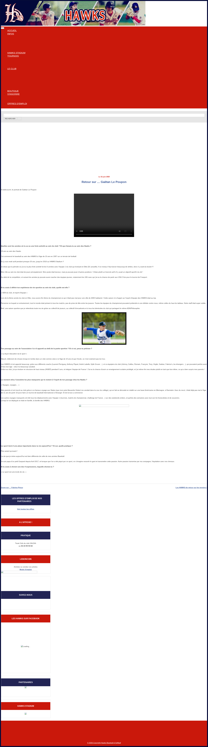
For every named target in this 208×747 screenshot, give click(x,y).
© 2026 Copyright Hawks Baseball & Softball (104, 743)
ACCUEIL (12, 30)
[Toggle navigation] (2, 28)
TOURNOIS (13, 56)
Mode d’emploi (26, 569)
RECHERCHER (10, 119)
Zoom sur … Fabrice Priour (12, 487)
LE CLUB (11, 69)
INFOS (10, 34)
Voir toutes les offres (25, 509)
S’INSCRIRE (13, 94)
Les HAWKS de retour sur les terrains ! (191, 487)
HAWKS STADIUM (16, 53)
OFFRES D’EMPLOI (17, 103)
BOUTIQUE (13, 91)
